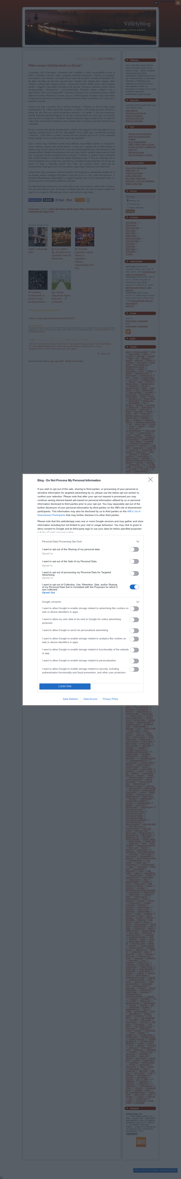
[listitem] (90, 541)
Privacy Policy (110, 698)
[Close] (151, 480)
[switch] (134, 549)
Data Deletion (70, 698)
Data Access (90, 698)
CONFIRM (65, 686)
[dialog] (90, 589)
